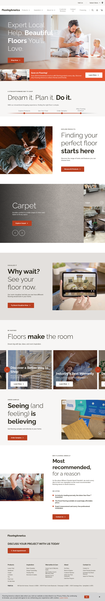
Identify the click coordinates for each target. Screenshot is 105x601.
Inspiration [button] (37, 10)
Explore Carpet (21, 223)
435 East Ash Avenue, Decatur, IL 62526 (27, 585)
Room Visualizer (30, 568)
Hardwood (10, 570)
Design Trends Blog (31, 570)
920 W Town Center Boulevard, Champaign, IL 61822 (54, 585)
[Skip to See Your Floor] (43, 113)
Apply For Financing (88, 576)
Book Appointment (19, 551)
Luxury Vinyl (11, 568)
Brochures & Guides (31, 574)
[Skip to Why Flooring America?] (81, 113)
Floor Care (10, 579)
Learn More (93, 75)
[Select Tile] (101, 239)
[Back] (7, 370)
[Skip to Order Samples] (62, 113)
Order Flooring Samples (89, 570)
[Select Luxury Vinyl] (101, 215)
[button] (95, 3)
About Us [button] (50, 10)
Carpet (9, 572)
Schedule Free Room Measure (88, 573)
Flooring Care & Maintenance (49, 576)
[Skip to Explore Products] (24, 113)
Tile (9, 577)
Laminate (10, 574)
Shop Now (14, 60)
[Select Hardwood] (101, 227)
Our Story (66, 568)
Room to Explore (68, 570)
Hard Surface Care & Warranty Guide (50, 572)
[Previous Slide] (15, 233)
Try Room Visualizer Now (19, 305)
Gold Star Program (69, 578)
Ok (86, 597)
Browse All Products (71, 169)
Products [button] (25, 10)
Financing (83, 10)
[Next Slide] (22, 233)
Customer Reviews (62, 10)
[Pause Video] (100, 304)
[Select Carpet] (101, 202)
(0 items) (102, 10)
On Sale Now (11, 581)
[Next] (98, 370)
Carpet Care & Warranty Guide (51, 569)
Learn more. (64, 598)
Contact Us (73, 10)
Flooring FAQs (30, 572)
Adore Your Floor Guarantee (68, 575)
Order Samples (16, 438)
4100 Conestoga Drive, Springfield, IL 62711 (81, 585)
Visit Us (80, 3)
